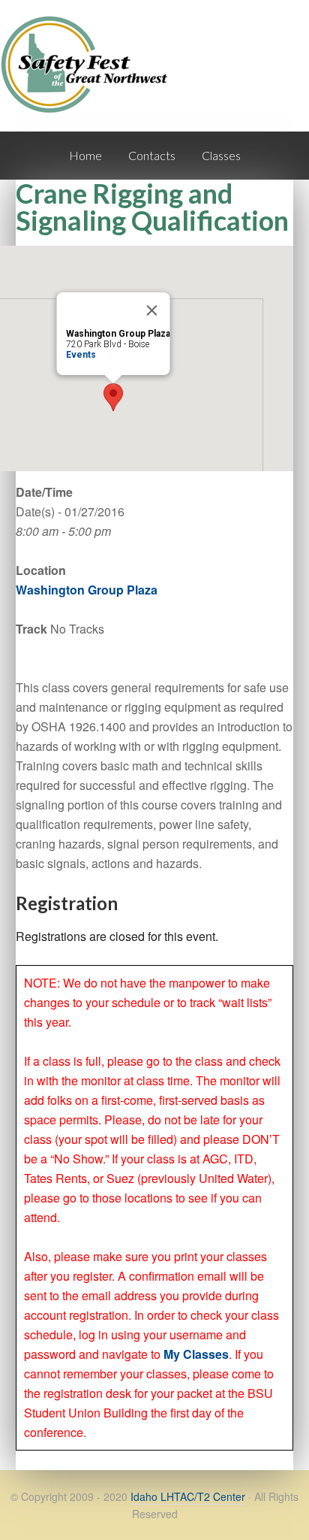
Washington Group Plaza (87, 589)
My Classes (196, 1354)
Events (81, 354)
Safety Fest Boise (90, 78)
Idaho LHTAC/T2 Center (187, 1496)
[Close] (152, 310)
